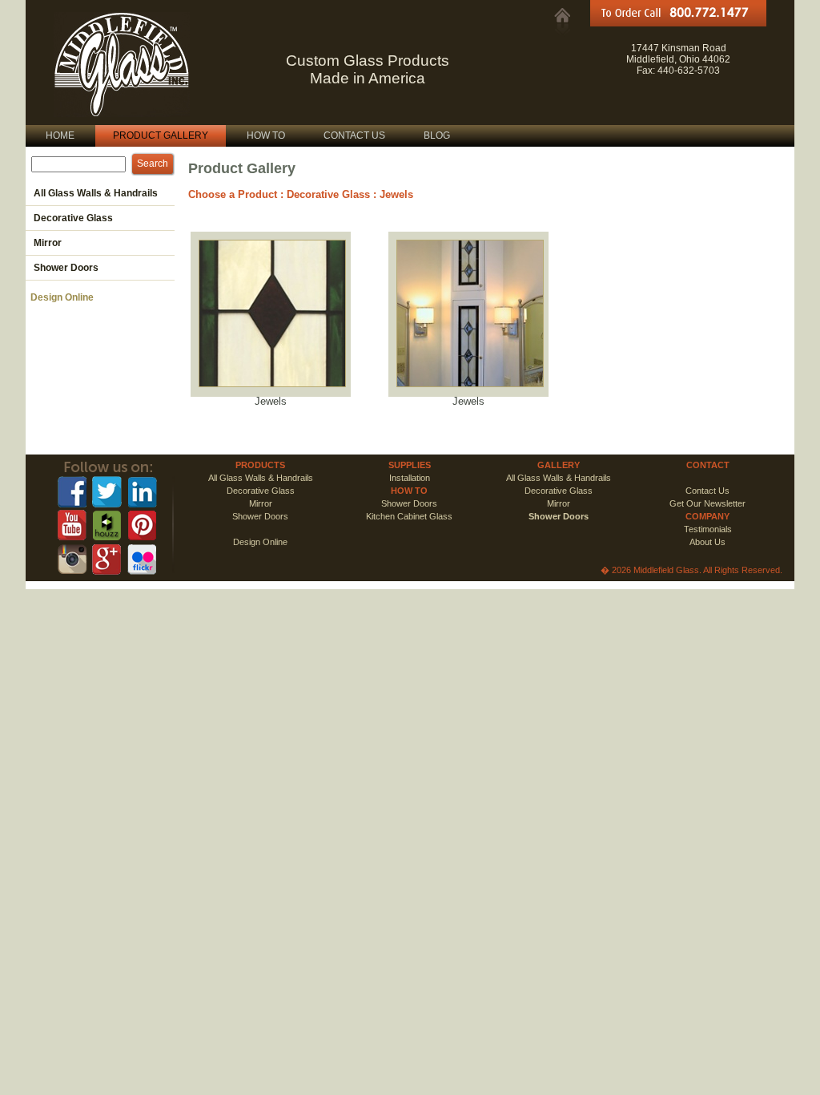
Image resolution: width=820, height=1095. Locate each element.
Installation (409, 478)
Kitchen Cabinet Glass (409, 516)
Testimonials (708, 529)
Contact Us (707, 490)
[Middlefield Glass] (122, 111)
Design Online (60, 297)
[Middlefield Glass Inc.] (562, 15)
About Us (707, 542)
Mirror (260, 503)
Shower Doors (409, 503)
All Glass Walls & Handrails (260, 478)
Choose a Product (232, 194)
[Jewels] (272, 392)
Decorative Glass (328, 194)
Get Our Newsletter (707, 503)
